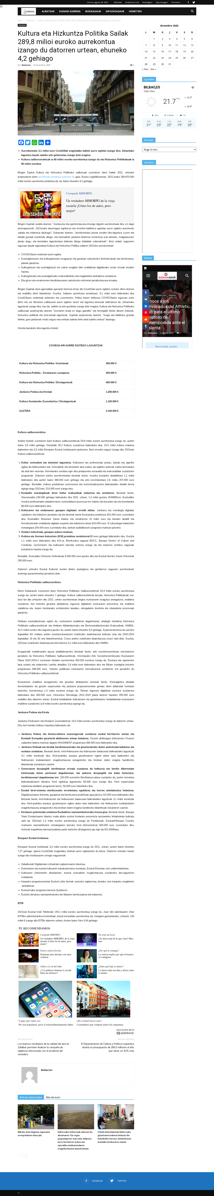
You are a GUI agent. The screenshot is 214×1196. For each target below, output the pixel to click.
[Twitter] (193, 2)
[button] (192, 11)
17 (169, 51)
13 (192, 45)
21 (146, 57)
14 (146, 51)
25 (176, 57)
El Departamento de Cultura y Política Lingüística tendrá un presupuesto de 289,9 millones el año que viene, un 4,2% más (107, 1047)
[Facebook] (188, 2)
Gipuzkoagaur (162, 2)
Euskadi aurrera (132, 2)
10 (169, 45)
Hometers (175, 2)
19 (184, 51)
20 (192, 51)
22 (154, 57)
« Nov (145, 69)
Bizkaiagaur (147, 2)
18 (176, 51)
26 (184, 57)
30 (162, 64)
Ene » (153, 69)
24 (169, 57)
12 (184, 45)
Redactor (26, 65)
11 (176, 45)
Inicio (20, 20)
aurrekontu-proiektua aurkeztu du (56, 176)
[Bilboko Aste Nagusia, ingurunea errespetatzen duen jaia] (36, 1116)
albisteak (22, 25)
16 (162, 51)
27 (192, 57)
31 (169, 64)
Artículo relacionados (31, 1097)
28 (146, 64)
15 (154, 51)
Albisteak (118, 2)
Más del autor (53, 1097)
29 (154, 64)
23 (162, 57)
